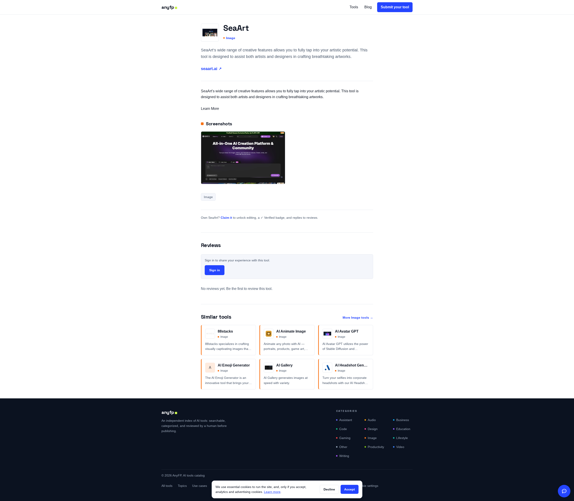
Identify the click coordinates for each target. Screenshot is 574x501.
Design (373, 429)
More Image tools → (358, 317)
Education (403, 429)
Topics (182, 486)
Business (402, 420)
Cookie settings (367, 486)
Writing (344, 456)
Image (230, 38)
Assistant (345, 420)
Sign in (214, 270)
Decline (329, 489)
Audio (372, 420)
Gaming (344, 438)
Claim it (226, 217)
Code (343, 429)
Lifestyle (402, 438)
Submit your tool (395, 7)
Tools (354, 7)
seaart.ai (211, 68)
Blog (368, 7)
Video (400, 447)
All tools (166, 486)
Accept (349, 489)
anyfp (167, 7)
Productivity (376, 447)
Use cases (199, 486)
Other (343, 447)
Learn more (272, 492)
